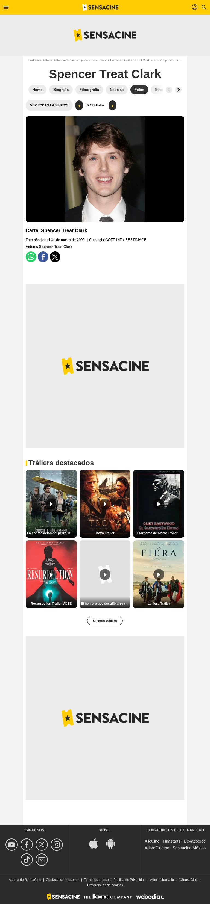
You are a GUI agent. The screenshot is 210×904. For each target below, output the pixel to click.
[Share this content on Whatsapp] (31, 256)
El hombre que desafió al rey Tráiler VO (106, 604)
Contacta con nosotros (62, 880)
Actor (46, 60)
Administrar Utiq (162, 880)
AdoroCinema (157, 848)
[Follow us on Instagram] (58, 844)
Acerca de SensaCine (25, 880)
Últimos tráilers (105, 621)
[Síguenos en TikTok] (27, 859)
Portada (33, 60)
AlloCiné (152, 841)
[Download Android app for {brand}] (113, 843)
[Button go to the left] (169, 90)
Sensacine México (189, 848)
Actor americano (64, 60)
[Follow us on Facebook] (27, 844)
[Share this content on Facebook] (43, 256)
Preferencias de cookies (105, 885)
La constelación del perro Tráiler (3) (52, 533)
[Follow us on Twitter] (42, 844)
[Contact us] (42, 859)
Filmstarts (171, 841)
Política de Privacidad (129, 880)
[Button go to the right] (178, 90)
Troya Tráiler (105, 533)
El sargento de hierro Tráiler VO (159, 533)
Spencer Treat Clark (92, 60)
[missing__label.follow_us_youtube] (12, 844)
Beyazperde (195, 841)
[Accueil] (100, 7)
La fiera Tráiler (159, 604)
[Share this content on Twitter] (55, 256)
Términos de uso (96, 880)
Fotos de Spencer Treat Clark (130, 60)
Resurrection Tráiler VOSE (51, 604)
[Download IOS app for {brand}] (96, 843)
